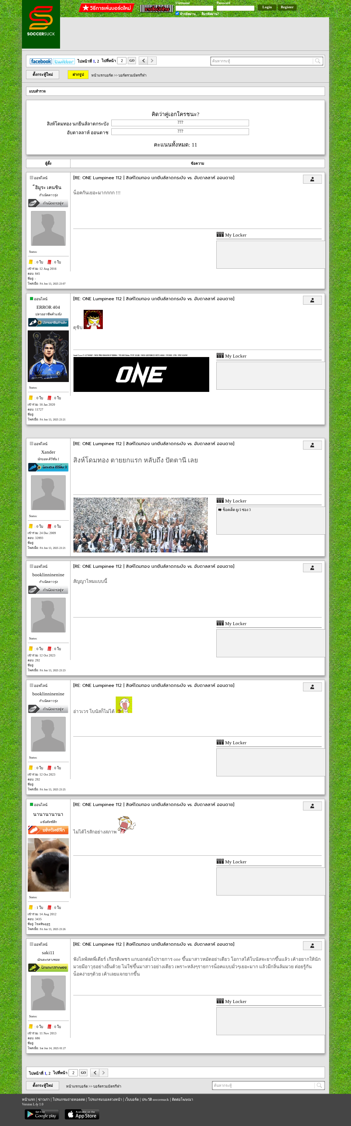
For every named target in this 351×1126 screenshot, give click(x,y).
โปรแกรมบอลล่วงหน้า (105, 1099)
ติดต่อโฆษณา (182, 1099)
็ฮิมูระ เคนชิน (48, 187)
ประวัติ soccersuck (155, 1099)
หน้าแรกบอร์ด (102, 75)
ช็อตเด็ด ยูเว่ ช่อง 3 (237, 510)
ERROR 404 (48, 307)
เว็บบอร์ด (132, 1099)
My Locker (235, 235)
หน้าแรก (28, 1099)
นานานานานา (48, 814)
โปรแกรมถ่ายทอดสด (69, 1099)
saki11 (48, 952)
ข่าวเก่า (44, 1099)
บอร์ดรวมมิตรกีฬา (132, 75)
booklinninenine (48, 574)
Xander (48, 452)
